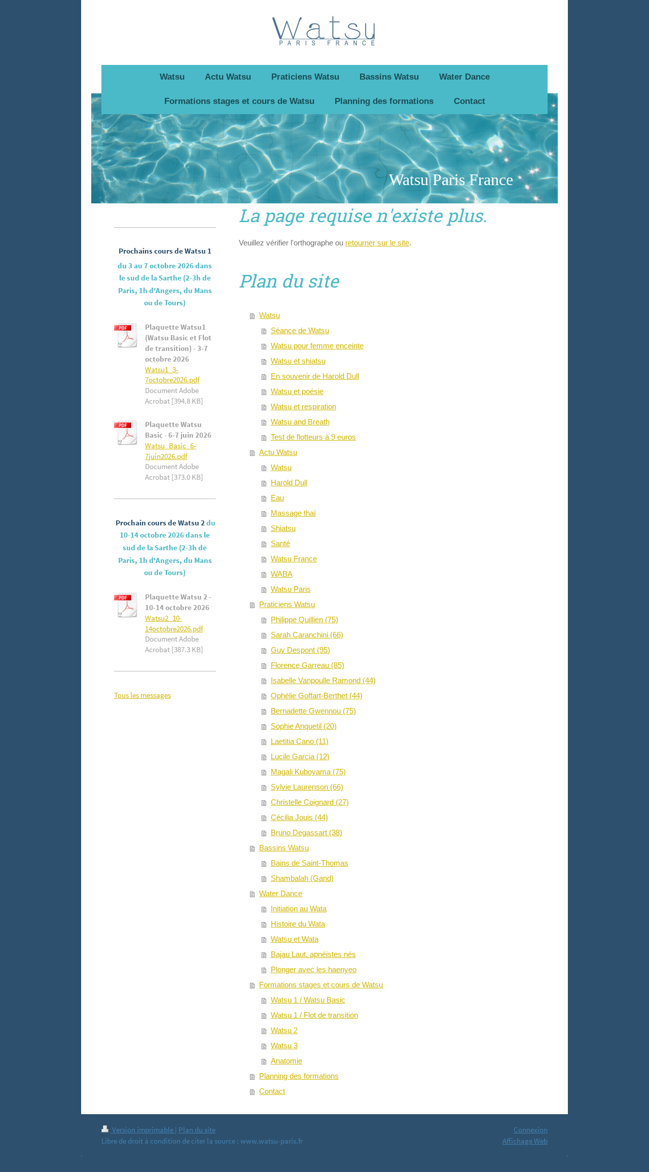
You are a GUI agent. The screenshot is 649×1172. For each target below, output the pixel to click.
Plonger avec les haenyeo (313, 969)
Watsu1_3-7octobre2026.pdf (172, 375)
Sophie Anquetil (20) (304, 726)
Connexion (531, 1129)
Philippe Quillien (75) (304, 619)
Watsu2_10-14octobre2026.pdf (174, 623)
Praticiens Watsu (287, 604)
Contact (272, 1091)
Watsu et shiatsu (298, 361)
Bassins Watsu (284, 847)
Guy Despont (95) (300, 650)
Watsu (269, 315)
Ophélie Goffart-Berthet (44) (317, 695)
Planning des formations (299, 1076)
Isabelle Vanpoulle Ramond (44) (323, 680)
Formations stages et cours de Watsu (321, 984)
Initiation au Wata (299, 908)
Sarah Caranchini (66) (307, 634)
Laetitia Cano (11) (300, 741)
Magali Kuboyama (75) (308, 771)
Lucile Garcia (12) (300, 756)
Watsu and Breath (300, 421)
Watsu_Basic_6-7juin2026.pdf (170, 451)
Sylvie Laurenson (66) (307, 787)
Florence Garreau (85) (307, 665)
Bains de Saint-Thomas (309, 863)
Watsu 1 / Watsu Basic (308, 1000)
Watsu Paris (291, 589)
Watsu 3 (284, 1045)
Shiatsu (283, 528)
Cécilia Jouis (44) (299, 817)
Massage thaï (293, 513)
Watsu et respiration (303, 406)
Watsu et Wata (294, 939)
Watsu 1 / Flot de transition (314, 1015)
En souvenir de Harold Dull (315, 376)
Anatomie (286, 1060)
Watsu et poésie (297, 391)
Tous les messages (142, 695)
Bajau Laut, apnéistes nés (313, 954)
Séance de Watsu (300, 330)
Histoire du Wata (298, 923)
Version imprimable (143, 1129)
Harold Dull (289, 482)
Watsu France (294, 558)
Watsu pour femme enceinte (317, 345)
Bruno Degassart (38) (306, 832)
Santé (280, 543)
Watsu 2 (284, 1030)
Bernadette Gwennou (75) (313, 710)
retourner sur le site (377, 242)
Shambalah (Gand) (302, 878)
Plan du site (196, 1129)
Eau (277, 497)
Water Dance (280, 893)
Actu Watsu (278, 452)
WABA (282, 574)
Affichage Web (525, 1141)
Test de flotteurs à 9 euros (313, 437)
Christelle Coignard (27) (310, 802)
